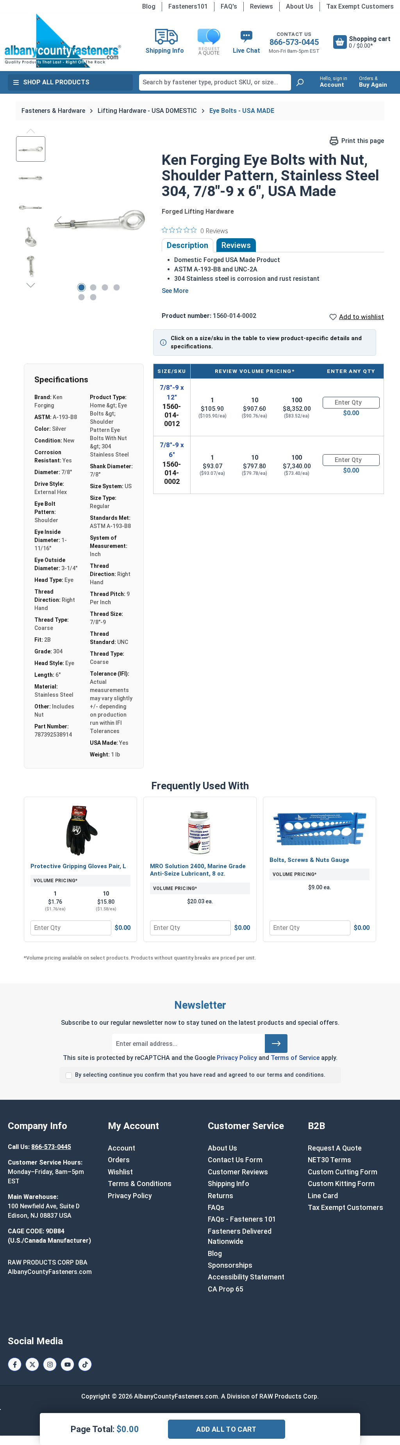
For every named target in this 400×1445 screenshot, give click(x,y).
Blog (148, 6)
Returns (220, 1196)
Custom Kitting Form (341, 1184)
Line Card (323, 1196)
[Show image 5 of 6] (81, 297)
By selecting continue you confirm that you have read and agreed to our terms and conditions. (200, 1075)
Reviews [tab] (236, 245)
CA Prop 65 (225, 1289)
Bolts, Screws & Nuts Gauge (309, 859)
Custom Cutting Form (342, 1172)
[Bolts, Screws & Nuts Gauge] (320, 827)
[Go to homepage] (62, 40)
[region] (81, 220)
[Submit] (276, 1043)
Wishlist (120, 1172)
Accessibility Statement (246, 1277)
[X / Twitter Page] (32, 1364)
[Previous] (59, 220)
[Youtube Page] (67, 1364)
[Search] (300, 82)
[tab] (187, 245)
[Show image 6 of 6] (93, 297)
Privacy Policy (237, 1057)
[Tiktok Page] (85, 1364)
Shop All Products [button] (56, 82)
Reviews (261, 6)
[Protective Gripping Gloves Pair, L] (80, 830)
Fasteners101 (188, 6)
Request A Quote (335, 1148)
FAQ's (229, 6)
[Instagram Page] (50, 1364)
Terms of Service (295, 1057)
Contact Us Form (235, 1160)
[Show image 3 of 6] (105, 287)
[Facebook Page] (14, 1364)
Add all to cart (226, 1429)
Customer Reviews (238, 1172)
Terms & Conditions (139, 1184)
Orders (119, 1160)
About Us (299, 6)
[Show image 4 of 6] (116, 287)
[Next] (140, 220)
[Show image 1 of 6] (81, 287)
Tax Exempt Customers (360, 6)
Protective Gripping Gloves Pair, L (78, 866)
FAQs (216, 1207)
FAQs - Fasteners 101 (242, 1219)
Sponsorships (230, 1265)
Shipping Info (228, 1184)
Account (121, 1148)
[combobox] (215, 82)
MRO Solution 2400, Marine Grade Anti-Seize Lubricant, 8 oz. (198, 870)
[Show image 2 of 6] (93, 287)
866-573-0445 (294, 42)
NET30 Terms (329, 1160)
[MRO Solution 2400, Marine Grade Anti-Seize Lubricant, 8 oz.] (200, 830)
